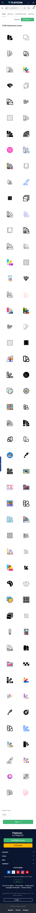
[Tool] (10, 519)
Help (3, 860)
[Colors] (26, 246)
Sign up (18, 881)
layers (4, 814)
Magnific (10, 910)
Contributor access (18, 840)
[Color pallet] (26, 294)
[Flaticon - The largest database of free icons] (15, 3)
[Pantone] (10, 69)
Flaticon (18, 910)
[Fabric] (10, 391)
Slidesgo (25, 910)
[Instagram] (22, 872)
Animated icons (20, 14)
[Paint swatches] (10, 294)
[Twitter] (13, 872)
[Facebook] (8, 872)
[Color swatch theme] (26, 230)
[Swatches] (26, 69)
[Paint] (10, 326)
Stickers (10, 14)
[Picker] (26, 182)
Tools (4, 856)
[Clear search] (24, 8)
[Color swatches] (10, 358)
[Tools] (26, 455)
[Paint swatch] (26, 117)
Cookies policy (29, 885)
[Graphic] (26, 85)
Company (5, 864)
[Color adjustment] (10, 150)
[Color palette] (10, 53)
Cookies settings (26, 887)
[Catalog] (10, 246)
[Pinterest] (18, 872)
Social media (18, 867)
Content (5, 852)
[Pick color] (10, 712)
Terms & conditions (8, 885)
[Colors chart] (10, 455)
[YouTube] (27, 872)
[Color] (26, 101)
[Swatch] (26, 37)
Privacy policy (19, 885)
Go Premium (18, 845)
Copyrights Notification (13, 887)
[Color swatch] (10, 37)
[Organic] (10, 198)
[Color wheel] (26, 712)
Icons (4, 14)
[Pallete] (26, 567)
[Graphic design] (26, 326)
